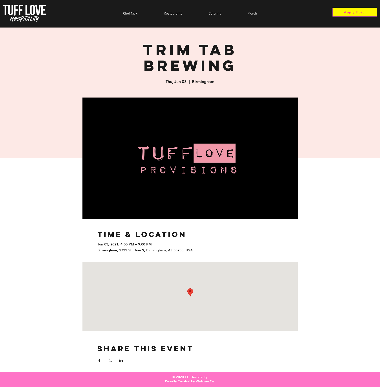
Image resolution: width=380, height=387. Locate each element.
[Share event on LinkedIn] (121, 360)
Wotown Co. (205, 381)
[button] (173, 13)
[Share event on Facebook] (99, 360)
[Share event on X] (110, 360)
